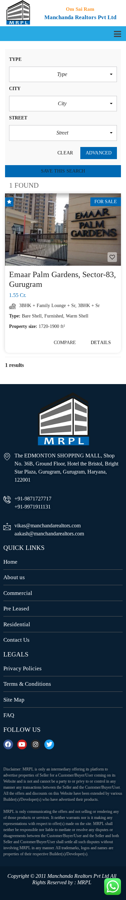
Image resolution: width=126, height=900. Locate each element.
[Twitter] (49, 744)
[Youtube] (22, 744)
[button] (63, 74)
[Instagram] (36, 744)
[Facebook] (8, 744)
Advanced (99, 152)
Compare (65, 342)
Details (101, 342)
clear (65, 152)
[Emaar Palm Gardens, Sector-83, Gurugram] (63, 229)
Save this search (63, 171)
